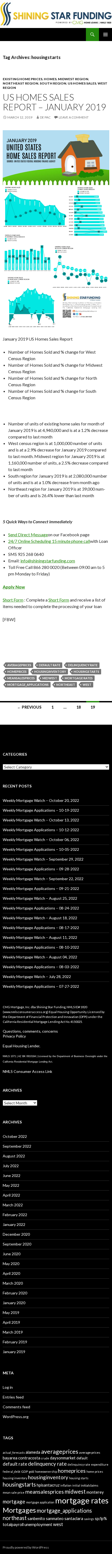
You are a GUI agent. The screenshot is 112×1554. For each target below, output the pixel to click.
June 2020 (11, 1253)
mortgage (14, 1501)
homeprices (17, 671)
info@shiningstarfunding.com (47, 560)
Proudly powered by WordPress (26, 1547)
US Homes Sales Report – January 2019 (54, 102)
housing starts (78, 1478)
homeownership (46, 1471)
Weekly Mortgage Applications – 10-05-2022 (41, 849)
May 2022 (11, 1185)
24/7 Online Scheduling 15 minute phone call (49, 541)
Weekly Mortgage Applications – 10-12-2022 (41, 829)
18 (78, 707)
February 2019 (15, 1342)
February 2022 (15, 1214)
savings (89, 1519)
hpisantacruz (48, 1485)
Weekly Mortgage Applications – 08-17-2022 (41, 927)
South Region (53, 83)
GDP (24, 1471)
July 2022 (11, 1165)
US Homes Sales (82, 83)
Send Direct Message (28, 534)
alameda (33, 1452)
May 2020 (11, 1263)
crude (45, 1458)
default (82, 1458)
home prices (94, 1471)
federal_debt (11, 1471)
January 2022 (14, 1224)
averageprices (19, 665)
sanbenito (36, 1518)
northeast (65, 684)
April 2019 (11, 1322)
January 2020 (14, 1302)
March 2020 (13, 1283)
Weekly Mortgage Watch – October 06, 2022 (41, 839)
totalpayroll (13, 1524)
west (87, 684)
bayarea (10, 1457)
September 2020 (17, 1244)
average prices (89, 1452)
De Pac (45, 117)
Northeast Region (20, 83)
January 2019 (14, 1351)
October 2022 (15, 1136)
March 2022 (13, 1205)
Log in (8, 1387)
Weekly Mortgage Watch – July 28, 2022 (37, 976)
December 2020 (16, 1234)
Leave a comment (74, 117)
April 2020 (11, 1273)
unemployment (38, 1524)
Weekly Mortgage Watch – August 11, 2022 (40, 937)
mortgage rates (79, 678)
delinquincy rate (79, 1464)
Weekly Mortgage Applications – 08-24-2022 (41, 908)
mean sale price (13, 1492)
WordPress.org (16, 1416)
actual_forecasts (14, 1452)
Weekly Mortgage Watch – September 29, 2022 (43, 859)
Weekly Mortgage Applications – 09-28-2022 (41, 869)
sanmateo (55, 1518)
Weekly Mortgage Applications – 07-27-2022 (41, 986)
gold (31, 1471)
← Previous (29, 707)
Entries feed (13, 1397)
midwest (49, 678)
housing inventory (15, 1478)
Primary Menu (105, 34)
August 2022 (14, 1156)
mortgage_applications (28, 684)
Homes (50, 79)
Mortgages (19, 1510)
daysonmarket (63, 1457)
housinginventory (50, 671)
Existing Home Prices (22, 79)
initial (76, 1485)
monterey (95, 1492)
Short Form (13, 599)
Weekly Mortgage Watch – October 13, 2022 (41, 820)
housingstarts (86, 671)
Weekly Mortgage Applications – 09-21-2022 (41, 888)
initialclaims (89, 1485)
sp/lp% (101, 1518)
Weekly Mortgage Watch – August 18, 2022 (40, 917)
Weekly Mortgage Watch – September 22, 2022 (43, 878)
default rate (49, 665)
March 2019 (13, 1332)
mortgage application (40, 1502)
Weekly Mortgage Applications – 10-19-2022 (41, 810)
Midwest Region (73, 79)
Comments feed (16, 1406)
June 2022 (11, 1175)
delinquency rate (83, 665)
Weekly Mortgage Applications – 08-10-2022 (41, 947)
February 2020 (15, 1293)
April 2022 (11, 1195)
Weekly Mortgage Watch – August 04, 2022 (40, 957)
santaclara (73, 1518)
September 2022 (17, 1146)
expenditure (99, 1464)
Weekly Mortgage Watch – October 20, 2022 (41, 800)
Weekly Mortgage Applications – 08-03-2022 (41, 966)
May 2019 (11, 1312)
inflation (65, 1485)
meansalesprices (21, 678)
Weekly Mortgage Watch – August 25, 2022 (40, 898)
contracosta (29, 1457)
